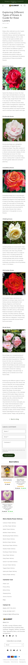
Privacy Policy (6, 586)
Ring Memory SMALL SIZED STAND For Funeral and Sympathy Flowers (20, 482)
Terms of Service (7, 596)
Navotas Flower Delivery (9, 548)
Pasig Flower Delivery (8, 558)
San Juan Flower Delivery (9, 565)
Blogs (4, 599)
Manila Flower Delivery (9, 539)
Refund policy (22, 659)
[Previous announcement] (2, 1)
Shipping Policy (7, 593)
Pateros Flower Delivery (9, 574)
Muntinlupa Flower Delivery (10, 545)
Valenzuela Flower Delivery (10, 571)
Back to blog (15, 419)
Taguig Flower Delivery (9, 568)
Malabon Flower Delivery (9, 532)
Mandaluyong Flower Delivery (10, 535)
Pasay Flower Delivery (8, 555)
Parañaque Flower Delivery (10, 552)
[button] (2, 5)
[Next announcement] (25, 1)
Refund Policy (6, 590)
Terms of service (14, 661)
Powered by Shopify (13, 659)
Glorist (7, 659)
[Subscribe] (22, 645)
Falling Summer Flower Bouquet (7, 480)
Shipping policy (22, 661)
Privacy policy (7, 661)
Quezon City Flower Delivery (10, 561)
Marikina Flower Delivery (9, 542)
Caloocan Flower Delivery (9, 522)
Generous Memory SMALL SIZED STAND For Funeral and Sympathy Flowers (7, 507)
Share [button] (5, 27)
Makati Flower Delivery (9, 529)
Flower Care (6, 583)
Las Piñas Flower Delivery (9, 526)
